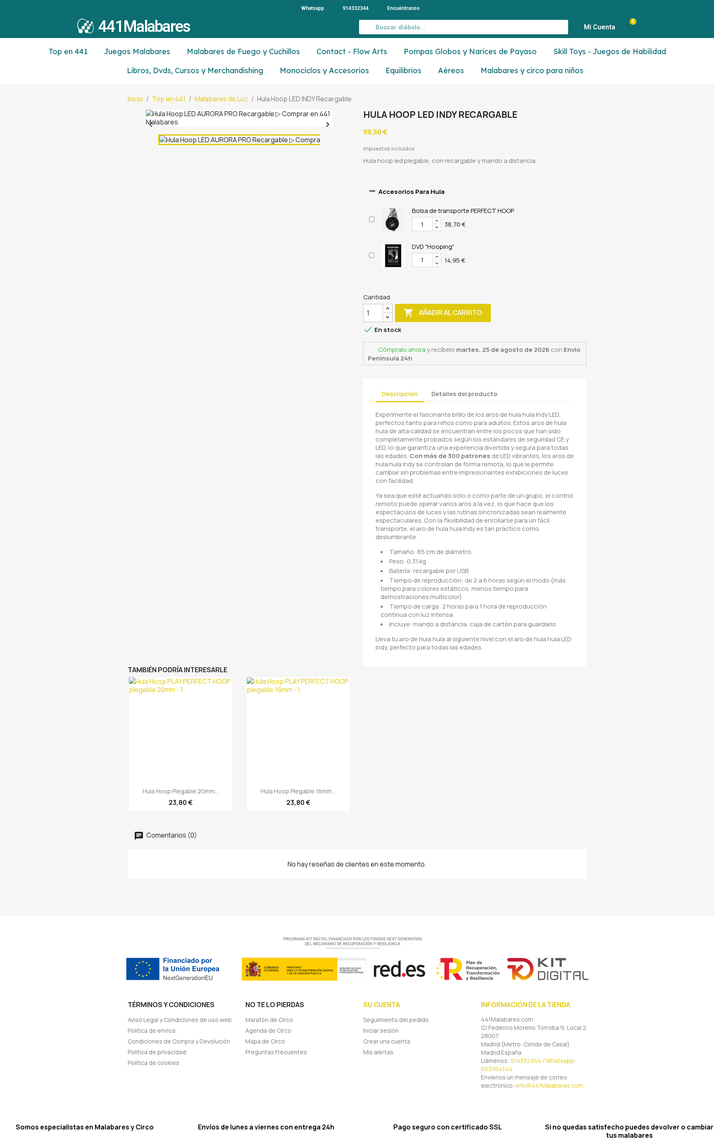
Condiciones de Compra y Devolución (179, 1041)
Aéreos (451, 70)
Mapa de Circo (265, 1041)
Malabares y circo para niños (532, 70)
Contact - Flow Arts (352, 51)
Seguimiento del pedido (396, 1020)
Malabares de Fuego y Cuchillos (243, 51)
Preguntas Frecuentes (276, 1052)
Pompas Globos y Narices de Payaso (470, 51)
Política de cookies (153, 1063)
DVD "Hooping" (433, 246)
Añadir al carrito (443, 313)
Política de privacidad (157, 1052)
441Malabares (144, 26)
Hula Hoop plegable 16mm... (298, 791)
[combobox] (464, 27)
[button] (629, 27)
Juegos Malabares (137, 51)
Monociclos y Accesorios (324, 70)
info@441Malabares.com (549, 1085)
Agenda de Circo (268, 1030)
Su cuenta (381, 1004)
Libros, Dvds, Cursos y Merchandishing (195, 70)
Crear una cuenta (386, 1041)
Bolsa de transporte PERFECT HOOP (463, 210)
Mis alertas (378, 1052)
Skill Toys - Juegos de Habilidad (609, 51)
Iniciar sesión (381, 1030)
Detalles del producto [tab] (464, 393)
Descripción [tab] (400, 393)
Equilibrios (403, 70)
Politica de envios (152, 1030)
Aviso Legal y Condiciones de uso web (180, 1020)
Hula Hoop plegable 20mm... (181, 791)
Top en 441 (68, 51)
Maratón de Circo (269, 1020)
